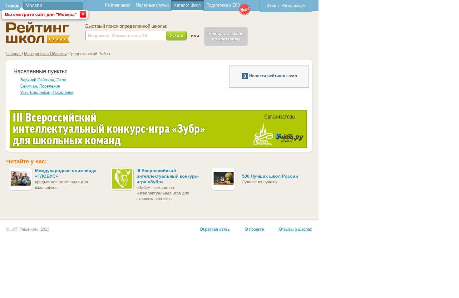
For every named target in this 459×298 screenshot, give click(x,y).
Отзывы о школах (295, 229)
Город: (12, 5)
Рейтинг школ (118, 5)
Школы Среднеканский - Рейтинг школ (38, 32)
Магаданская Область (45, 53)
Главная (14, 53)
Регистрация (293, 5)
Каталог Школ (187, 5)
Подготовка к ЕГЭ (223, 5)
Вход (271, 5)
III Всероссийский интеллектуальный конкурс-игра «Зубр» (167, 176)
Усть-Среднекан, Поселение (46, 92)
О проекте (254, 229)
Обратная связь (215, 229)
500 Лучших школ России (270, 176)
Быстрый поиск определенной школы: (126, 26)
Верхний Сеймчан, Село (43, 80)
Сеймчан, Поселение (40, 86)
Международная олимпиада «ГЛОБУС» (65, 173)
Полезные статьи (152, 5)
